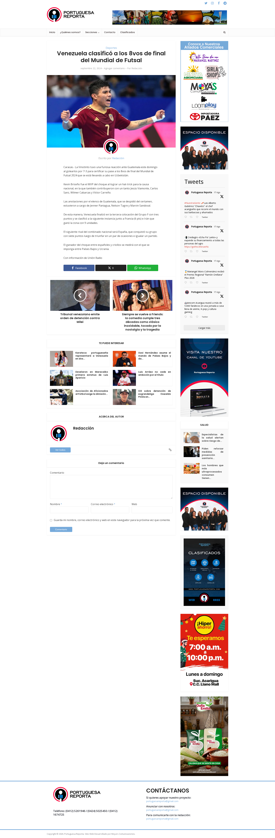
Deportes (111, 48)
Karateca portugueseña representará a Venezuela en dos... (91, 355)
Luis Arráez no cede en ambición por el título (154, 373)
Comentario (57, 472)
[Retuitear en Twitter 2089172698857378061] (192, 317)
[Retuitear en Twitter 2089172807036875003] (192, 251)
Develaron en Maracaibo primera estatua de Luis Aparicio (91, 374)
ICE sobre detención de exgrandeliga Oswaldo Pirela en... (154, 394)
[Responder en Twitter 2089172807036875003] (186, 251)
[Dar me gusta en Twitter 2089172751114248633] (198, 283)
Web (134, 504)
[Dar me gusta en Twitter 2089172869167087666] (198, 217)
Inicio (52, 32)
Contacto (109, 32)
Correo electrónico (103, 504)
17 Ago (217, 192)
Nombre (56, 504)
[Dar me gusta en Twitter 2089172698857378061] (198, 317)
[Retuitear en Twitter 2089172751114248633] (192, 283)
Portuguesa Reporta (201, 192)
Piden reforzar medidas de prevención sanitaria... (212, 453)
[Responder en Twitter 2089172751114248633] (186, 283)
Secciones (91, 32)
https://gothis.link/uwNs (196, 246)
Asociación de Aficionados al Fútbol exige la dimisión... (91, 392)
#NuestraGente (192, 202)
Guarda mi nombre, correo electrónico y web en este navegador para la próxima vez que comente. (112, 520)
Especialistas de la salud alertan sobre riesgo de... (212, 437)
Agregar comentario (114, 68)
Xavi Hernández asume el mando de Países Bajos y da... (154, 355)
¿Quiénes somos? (70, 32)
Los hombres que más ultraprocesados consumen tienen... (212, 472)
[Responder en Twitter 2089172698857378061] (186, 317)
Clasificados (127, 32)
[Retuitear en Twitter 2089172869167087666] (192, 217)
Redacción (136, 68)
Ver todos (60, 449)
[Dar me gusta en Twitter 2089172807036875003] (198, 251)
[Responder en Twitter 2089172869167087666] (186, 217)
